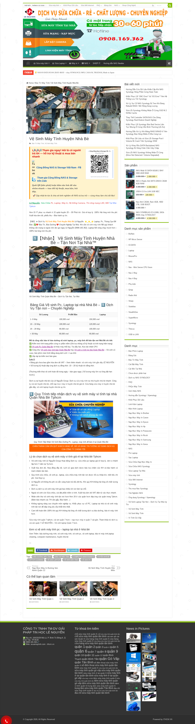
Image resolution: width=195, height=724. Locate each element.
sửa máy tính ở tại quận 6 (95, 673)
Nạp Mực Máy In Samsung (139, 440)
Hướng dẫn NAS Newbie (113, 63)
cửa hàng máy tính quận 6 (97, 639)
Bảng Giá (107, 5)
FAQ (98, 5)
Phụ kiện (132, 284)
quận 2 (90, 647)
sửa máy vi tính (87, 678)
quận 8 (101, 651)
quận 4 (106, 647)
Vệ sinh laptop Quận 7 (64, 523)
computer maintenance (83, 557)
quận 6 (81, 651)
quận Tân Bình (84, 662)
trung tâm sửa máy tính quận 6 (101, 686)
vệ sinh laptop (53, 560)
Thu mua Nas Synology (138, 489)
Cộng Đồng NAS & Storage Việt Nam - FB (58, 167)
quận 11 (90, 655)
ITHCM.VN (167, 719)
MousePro (132, 256)
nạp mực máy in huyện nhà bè (66, 384)
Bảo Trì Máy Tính (42, 83)
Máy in (74, 63)
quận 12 (98, 655)
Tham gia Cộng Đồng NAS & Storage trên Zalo (57, 179)
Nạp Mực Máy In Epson (138, 422)
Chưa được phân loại (137, 373)
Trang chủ (28, 63)
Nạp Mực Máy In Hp (136, 426)
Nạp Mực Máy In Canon (138, 418)
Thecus (131, 329)
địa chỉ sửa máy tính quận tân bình (92, 693)
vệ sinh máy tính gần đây (92, 362)
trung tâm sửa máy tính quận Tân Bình (94, 688)
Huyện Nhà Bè (103, 557)
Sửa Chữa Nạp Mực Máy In (140, 462)
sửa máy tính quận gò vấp (88, 670)
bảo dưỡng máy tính (42, 557)
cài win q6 (111, 636)
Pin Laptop (132, 453)
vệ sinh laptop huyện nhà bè (48, 387)
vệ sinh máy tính (94, 225)
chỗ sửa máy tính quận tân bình (90, 636)
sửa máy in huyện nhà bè (104, 384)
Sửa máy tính (54, 5)
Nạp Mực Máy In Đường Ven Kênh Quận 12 (45, 568)
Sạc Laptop (133, 457)
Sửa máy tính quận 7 (38, 520)
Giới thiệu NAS (134, 391)
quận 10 (79, 655)
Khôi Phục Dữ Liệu (70, 5)
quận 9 (112, 651)
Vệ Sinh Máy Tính (51, 143)
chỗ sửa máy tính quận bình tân (109, 634)
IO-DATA (132, 245)
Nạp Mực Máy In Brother (138, 413)
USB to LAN (133, 334)
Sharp (130, 301)
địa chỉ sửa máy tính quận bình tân (106, 691)
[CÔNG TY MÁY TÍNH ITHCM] (97, 34)
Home (31, 83)
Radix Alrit (132, 295)
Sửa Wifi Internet (87, 5)
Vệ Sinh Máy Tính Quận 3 (102, 599)
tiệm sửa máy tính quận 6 (104, 678)
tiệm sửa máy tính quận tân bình (98, 683)
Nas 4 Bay (132, 278)
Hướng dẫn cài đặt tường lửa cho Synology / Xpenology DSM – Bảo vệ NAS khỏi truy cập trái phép (73, 72)
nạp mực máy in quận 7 (82, 520)
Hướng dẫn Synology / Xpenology (142, 395)
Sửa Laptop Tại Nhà (136, 471)
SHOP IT (96, 63)
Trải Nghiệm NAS (135, 493)
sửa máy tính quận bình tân (108, 668)
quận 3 (99, 647)
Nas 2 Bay (132, 273)
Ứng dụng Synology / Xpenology (141, 497)
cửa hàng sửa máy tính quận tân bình (93, 643)
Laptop (131, 250)
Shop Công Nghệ (129, 5)
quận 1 (80, 647)
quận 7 (92, 651)
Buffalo (131, 234)
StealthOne (133, 312)
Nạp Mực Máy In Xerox (138, 444)
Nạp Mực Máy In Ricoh (138, 435)
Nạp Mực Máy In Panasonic (140, 431)
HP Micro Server (135, 239)
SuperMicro (133, 318)
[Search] (170, 5)
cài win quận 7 (60, 520)
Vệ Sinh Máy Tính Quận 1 (41, 599)
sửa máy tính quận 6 (89, 668)
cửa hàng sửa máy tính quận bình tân (107, 641)
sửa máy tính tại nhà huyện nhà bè (90, 381)
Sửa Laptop (60, 63)
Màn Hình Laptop (135, 409)
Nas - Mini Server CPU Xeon (140, 267)
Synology (132, 323)
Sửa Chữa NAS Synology (139, 466)
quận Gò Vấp (109, 659)
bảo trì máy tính (62, 557)
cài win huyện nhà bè (40, 384)
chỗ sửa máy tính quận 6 (86, 634)
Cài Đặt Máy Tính (135, 364)
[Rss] (153, 5)
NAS (116, 5)
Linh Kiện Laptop (135, 404)
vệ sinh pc (86, 560)
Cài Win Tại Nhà (135, 369)
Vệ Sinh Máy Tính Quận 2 (72, 599)
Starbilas (132, 306)
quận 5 (114, 646)
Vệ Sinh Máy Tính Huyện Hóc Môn (101, 568)
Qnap (130, 290)
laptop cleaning (36, 560)
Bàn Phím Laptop (135, 351)
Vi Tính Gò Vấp (134, 518)
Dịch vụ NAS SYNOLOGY (139, 378)
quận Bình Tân (90, 658)
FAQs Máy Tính (135, 386)
